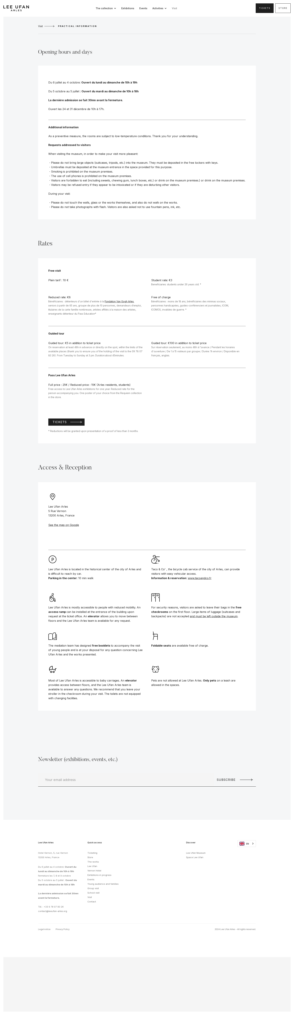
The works (93, 861)
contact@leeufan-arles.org (52, 911)
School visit (93, 892)
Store (283, 8)
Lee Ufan (92, 866)
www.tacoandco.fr (199, 578)
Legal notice (44, 929)
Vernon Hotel (94, 870)
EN (247, 843)
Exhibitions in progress (99, 875)
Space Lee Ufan (194, 857)
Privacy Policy (63, 929)
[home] (16, 8)
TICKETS (264, 8)
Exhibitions (127, 8)
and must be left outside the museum (214, 616)
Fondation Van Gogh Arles (119, 301)
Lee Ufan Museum (196, 852)
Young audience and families (103, 883)
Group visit (93, 888)
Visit (174, 8)
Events (143, 8)
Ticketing (92, 852)
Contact (91, 901)
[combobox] (247, 843)
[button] (107, 8)
